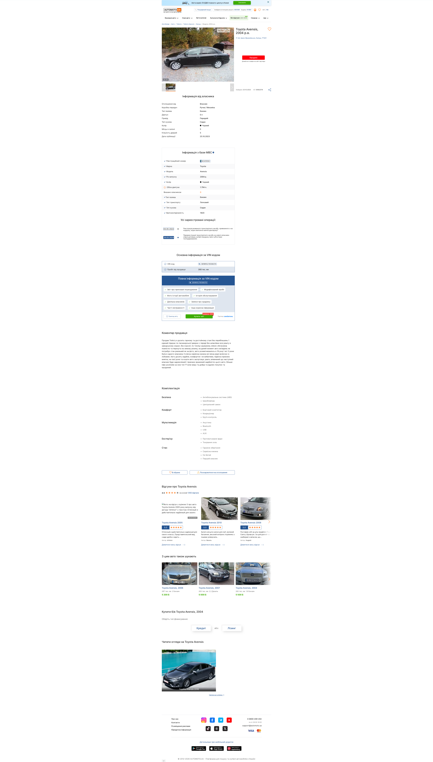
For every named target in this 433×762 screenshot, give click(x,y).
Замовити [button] (242, 2)
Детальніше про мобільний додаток (216, 742)
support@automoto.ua (252, 725)
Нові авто (186, 18)
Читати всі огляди (216, 695)
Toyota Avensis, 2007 (209, 588)
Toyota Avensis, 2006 (172, 588)
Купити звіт (203, 316)
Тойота (178, 24)
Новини (254, 18)
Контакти (175, 722)
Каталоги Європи (217, 18)
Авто (173, 24)
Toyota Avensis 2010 (211, 522)
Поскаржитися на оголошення (213, 472)
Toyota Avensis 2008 (250, 522)
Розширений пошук (204, 10)
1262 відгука (193, 493)
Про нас (174, 719)
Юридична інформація (181, 730)
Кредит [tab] (201, 628)
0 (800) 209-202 (254, 719)
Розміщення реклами (180, 726)
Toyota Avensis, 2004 (246, 588)
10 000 (249, 10)
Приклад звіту (173, 316)
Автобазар (165, 24)
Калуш (198, 24)
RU (267, 10)
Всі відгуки (239, 18)
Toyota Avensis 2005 (172, 522)
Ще (264, 18)
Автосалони (201, 18)
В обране (176, 472)
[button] (266, 521)
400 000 (237, 10)
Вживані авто (170, 18)
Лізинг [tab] (232, 628)
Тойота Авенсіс (188, 24)
